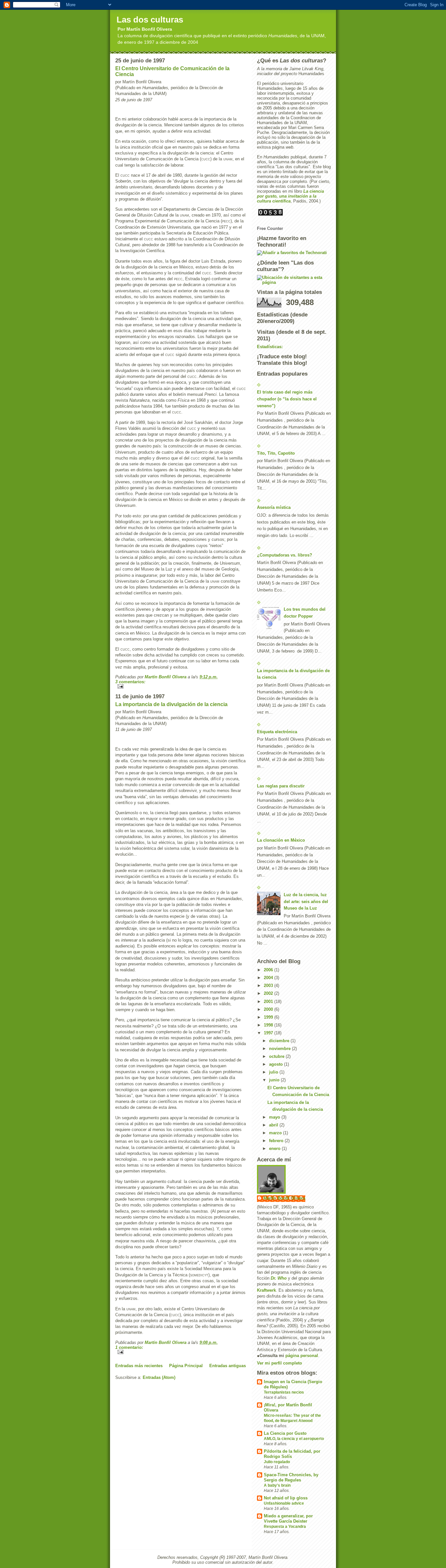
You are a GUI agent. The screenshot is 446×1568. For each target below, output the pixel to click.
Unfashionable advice (284, 1503)
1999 (269, 1017)
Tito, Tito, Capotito (276, 453)
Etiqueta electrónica (277, 731)
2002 (269, 993)
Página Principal (186, 1365)
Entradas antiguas (227, 1365)
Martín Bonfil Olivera (284, 1198)
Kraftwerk (266, 1290)
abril (274, 1125)
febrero (277, 1140)
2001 (269, 1001)
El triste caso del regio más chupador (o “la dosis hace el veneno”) (287, 399)
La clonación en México (281, 840)
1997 (269, 1032)
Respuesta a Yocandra (285, 1526)
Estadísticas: (270, 346)
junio (275, 1079)
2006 (269, 969)
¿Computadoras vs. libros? (284, 555)
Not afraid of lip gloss (286, 1497)
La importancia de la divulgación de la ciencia (171, 704)
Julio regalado (277, 1462)
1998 (269, 1025)
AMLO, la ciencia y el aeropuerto (294, 1438)
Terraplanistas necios (284, 1392)
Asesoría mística (274, 507)
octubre (277, 1056)
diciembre (280, 1040)
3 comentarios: (130, 681)
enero (275, 1148)
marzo (276, 1132)
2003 (269, 985)
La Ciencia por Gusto (285, 1433)
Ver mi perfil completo (279, 1363)
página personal (301, 1355)
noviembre (280, 1048)
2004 (269, 977)
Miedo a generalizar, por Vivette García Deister (288, 1518)
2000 (269, 1009)
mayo (275, 1117)
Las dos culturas (150, 19)
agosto (276, 1064)
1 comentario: (129, 1347)
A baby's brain (277, 1485)
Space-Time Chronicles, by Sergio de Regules (291, 1477)
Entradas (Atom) (159, 1377)
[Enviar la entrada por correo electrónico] (180, 686)
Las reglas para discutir (281, 786)
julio (274, 1072)
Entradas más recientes (139, 1365)
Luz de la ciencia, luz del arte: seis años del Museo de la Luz (306, 901)
